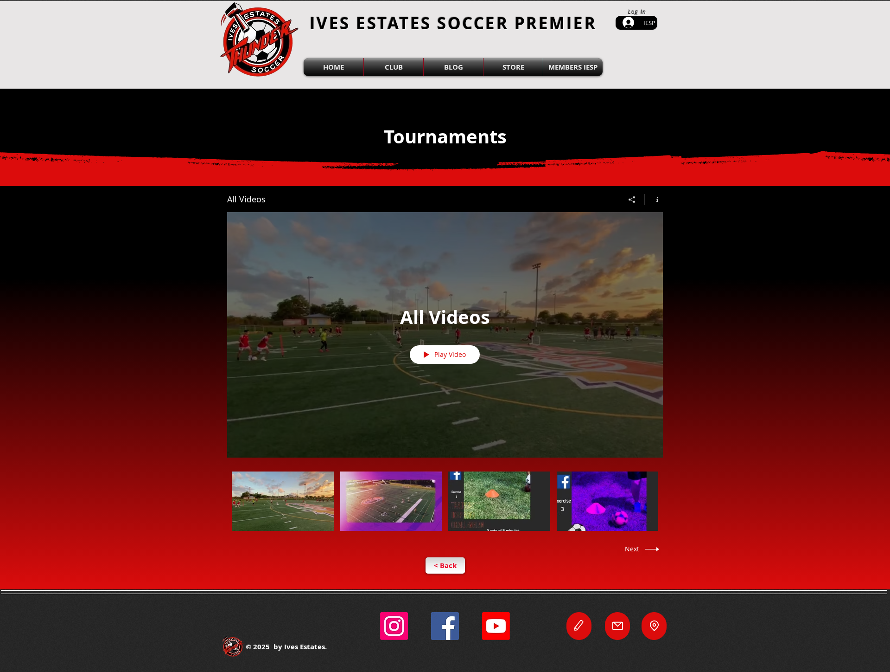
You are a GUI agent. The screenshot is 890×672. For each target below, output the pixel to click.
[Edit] (578, 626)
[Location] (654, 626)
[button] (393, 67)
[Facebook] (445, 626)
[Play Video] (282, 501)
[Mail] (617, 626)
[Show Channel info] (654, 199)
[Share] (632, 199)
